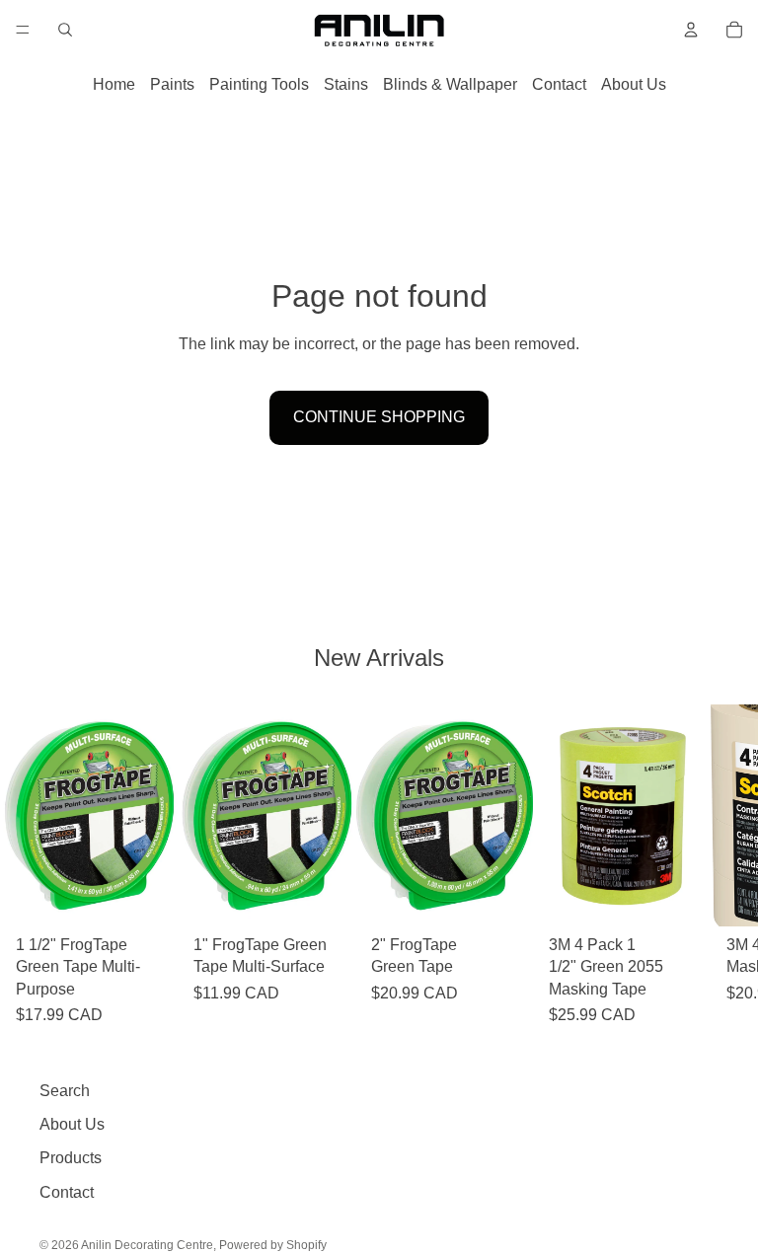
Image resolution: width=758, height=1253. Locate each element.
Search (64, 1090)
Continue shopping (379, 416)
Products (70, 1157)
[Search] (65, 29)
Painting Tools (259, 84)
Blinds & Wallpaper (450, 84)
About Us (633, 84)
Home (114, 84)
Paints (172, 84)
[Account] (691, 29)
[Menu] (22, 29)
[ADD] (147, 897)
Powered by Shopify (273, 1245)
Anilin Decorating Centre (147, 1245)
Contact (559, 84)
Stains (346, 84)
